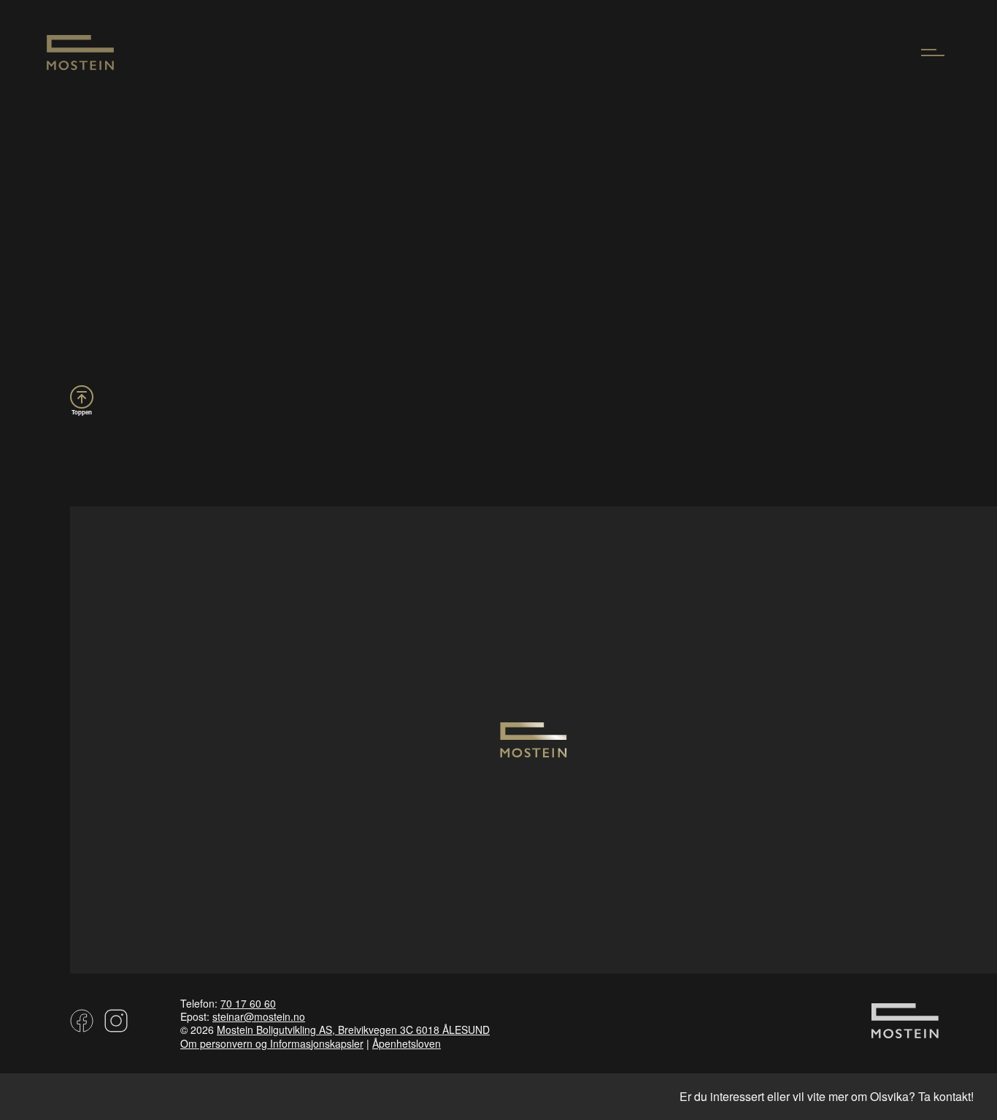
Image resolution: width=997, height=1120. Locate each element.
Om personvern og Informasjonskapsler (271, 1043)
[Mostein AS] (80, 65)
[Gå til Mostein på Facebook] (81, 1025)
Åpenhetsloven (406, 1043)
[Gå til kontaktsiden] (905, 1031)
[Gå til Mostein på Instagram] (113, 1025)
